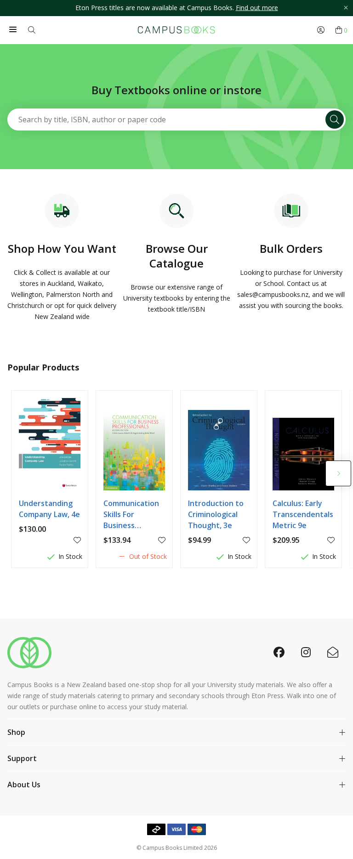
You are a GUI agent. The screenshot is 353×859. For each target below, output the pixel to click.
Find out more (257, 7)
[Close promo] (345, 8)
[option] (176, 8)
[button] (338, 473)
